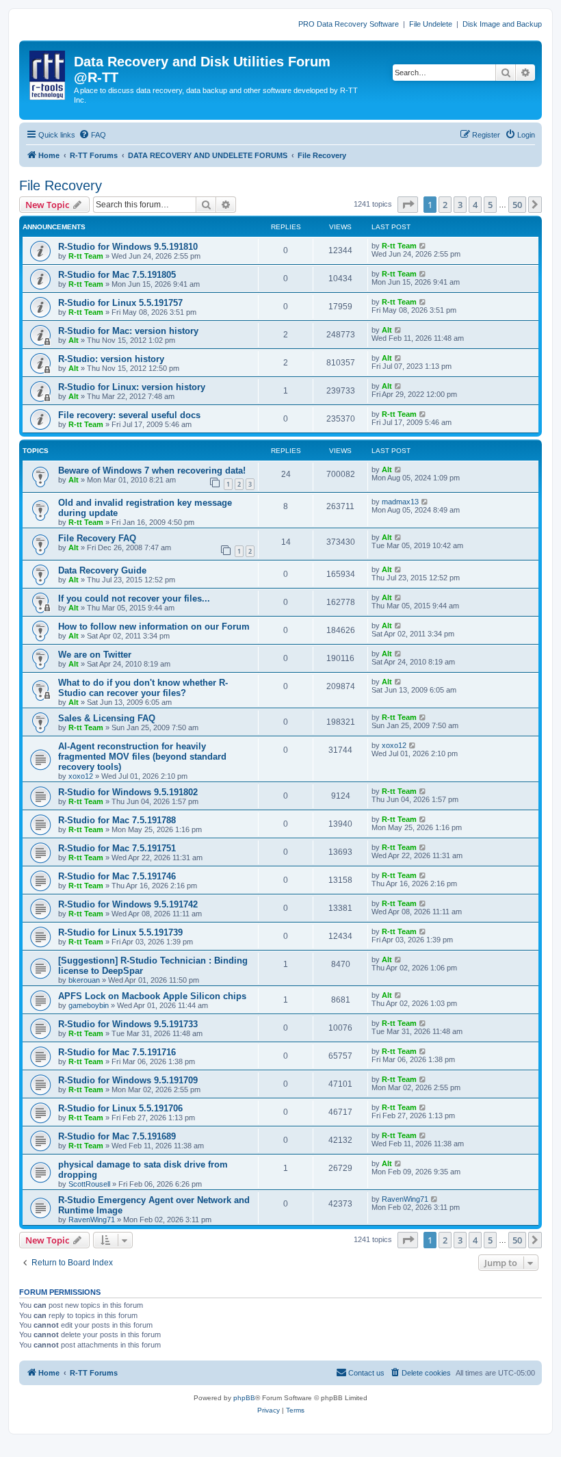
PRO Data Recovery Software (348, 24)
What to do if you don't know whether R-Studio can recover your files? (143, 688)
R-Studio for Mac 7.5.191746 (117, 876)
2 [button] (445, 204)
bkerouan (84, 980)
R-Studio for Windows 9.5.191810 (128, 247)
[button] (407, 204)
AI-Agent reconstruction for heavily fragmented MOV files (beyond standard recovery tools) (142, 756)
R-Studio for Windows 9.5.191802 (128, 792)
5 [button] (490, 204)
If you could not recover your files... (134, 598)
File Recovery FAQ (97, 538)
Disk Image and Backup (502, 24)
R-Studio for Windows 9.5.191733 (128, 1024)
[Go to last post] (423, 246)
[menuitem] (92, 135)
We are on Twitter (94, 654)
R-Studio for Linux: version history (131, 387)
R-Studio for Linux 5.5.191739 (120, 932)
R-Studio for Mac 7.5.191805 (117, 275)
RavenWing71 (91, 1219)
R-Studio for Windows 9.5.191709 (128, 1080)
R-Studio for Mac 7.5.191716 (117, 1052)
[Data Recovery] (48, 72)
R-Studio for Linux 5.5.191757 (120, 303)
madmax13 (400, 502)
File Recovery (60, 185)
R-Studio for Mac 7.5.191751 (117, 848)
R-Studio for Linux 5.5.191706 (120, 1108)
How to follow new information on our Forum (154, 626)
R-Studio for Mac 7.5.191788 (117, 820)
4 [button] (475, 204)
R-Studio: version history (111, 359)
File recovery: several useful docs (129, 415)
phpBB (244, 1398)
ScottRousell (89, 1184)
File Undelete (430, 24)
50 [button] (517, 204)
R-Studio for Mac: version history (128, 331)
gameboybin (88, 1005)
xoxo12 (80, 776)
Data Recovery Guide (102, 570)
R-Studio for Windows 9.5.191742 (128, 904)
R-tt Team (85, 256)
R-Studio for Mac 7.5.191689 (117, 1136)
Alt (73, 340)
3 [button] (460, 204)
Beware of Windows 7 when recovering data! (152, 470)
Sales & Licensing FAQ (106, 718)
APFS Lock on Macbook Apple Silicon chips (152, 996)
